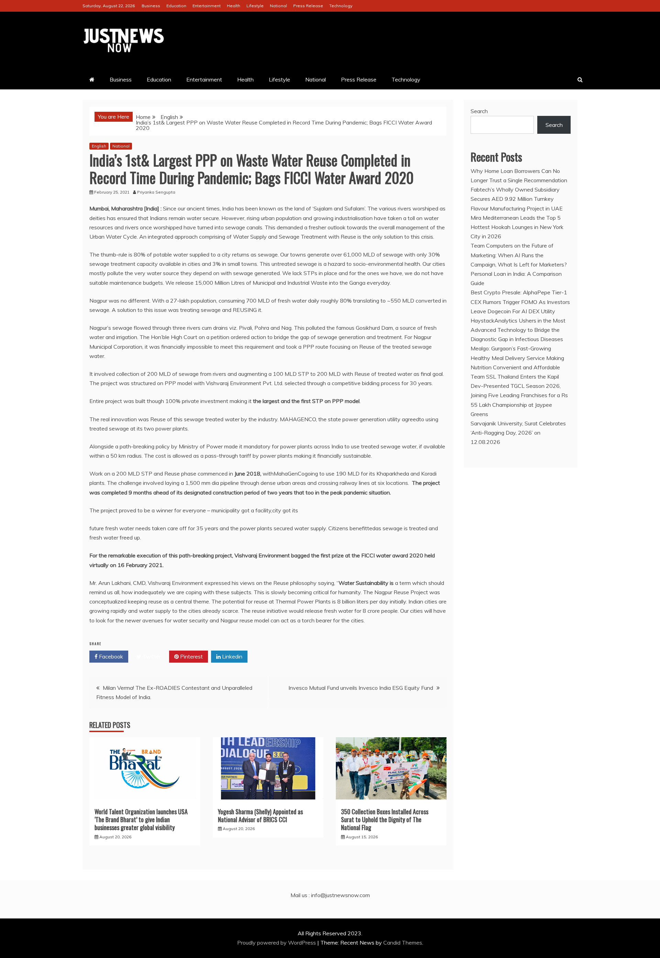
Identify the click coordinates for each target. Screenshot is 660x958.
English (99, 146)
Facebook (110, 656)
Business (151, 5)
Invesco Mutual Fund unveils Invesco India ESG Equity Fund (360, 687)
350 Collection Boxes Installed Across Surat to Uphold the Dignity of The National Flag (384, 819)
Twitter (151, 656)
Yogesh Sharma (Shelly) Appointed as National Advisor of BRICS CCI (260, 815)
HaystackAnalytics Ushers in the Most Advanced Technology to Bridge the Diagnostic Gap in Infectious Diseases (518, 329)
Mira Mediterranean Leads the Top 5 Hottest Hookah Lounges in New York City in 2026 (517, 227)
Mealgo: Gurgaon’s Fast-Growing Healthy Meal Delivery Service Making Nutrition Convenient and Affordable (517, 357)
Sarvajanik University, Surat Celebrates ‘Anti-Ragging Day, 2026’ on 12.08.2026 (518, 432)
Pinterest (191, 656)
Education (176, 5)
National (278, 5)
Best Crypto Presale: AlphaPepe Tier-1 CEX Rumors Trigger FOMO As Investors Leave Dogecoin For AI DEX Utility (520, 301)
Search (479, 111)
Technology (340, 5)
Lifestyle (255, 5)
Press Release (308, 5)
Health (233, 5)
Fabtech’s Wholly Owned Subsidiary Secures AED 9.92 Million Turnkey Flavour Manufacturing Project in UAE (517, 198)
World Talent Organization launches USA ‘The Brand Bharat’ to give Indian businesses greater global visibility (141, 819)
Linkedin (231, 656)
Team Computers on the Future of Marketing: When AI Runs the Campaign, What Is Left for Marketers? (519, 255)
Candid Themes (402, 942)
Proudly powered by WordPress (277, 942)
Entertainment (206, 5)
